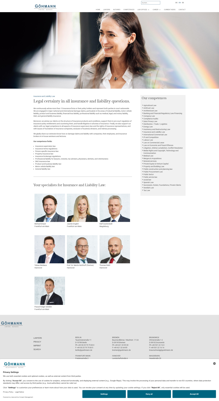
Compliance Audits (150, 119)
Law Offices (142, 10)
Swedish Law (148, 188)
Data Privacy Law (150, 121)
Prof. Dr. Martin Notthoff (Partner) (80, 265)
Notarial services (150, 161)
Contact (182, 10)
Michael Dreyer (40, 224)
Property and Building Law (153, 166)
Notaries (116, 10)
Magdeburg (104, 226)
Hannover (38, 268)
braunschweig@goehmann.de (161, 350)
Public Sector (148, 174)
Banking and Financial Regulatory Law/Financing (162, 113)
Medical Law (148, 156)
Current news (169, 10)
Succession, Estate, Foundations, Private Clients (162, 185)
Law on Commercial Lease (153, 143)
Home (98, 10)
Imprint (37, 346)
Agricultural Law (149, 105)
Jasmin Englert (73, 224)
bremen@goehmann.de (121, 350)
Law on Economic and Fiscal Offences (158, 145)
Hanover (116, 356)
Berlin (78, 337)
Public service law (150, 177)
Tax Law (146, 190)
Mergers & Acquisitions (152, 158)
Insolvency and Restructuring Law (156, 129)
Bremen (115, 337)
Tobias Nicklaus (40, 265)
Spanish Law (148, 182)
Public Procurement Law (153, 172)
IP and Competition (151, 137)
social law (147, 180)
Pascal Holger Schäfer (43, 307)
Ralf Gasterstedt (105, 224)
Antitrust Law (148, 108)
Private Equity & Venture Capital (155, 164)
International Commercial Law (155, 135)
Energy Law (148, 127)
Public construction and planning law (157, 169)
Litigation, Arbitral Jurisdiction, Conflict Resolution (163, 148)
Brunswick (154, 337)
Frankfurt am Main (41, 226)
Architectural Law (150, 111)
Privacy (37, 342)
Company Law (149, 116)
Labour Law (148, 140)
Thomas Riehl (104, 265)
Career (155, 10)
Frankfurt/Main (82, 356)
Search (37, 349)
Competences (128, 10)
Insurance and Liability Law (154, 132)
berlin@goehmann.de (83, 350)
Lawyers (106, 10)
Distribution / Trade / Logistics (155, 124)
